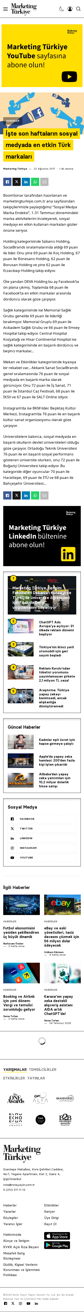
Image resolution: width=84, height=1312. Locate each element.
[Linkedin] (36, 1303)
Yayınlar (36, 1078)
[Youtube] (28, 1303)
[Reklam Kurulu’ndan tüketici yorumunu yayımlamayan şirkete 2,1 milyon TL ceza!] (21, 672)
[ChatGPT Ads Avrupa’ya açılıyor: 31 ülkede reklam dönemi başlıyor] (21, 626)
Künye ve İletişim (16, 1241)
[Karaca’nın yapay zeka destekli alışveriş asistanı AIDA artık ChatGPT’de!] (62, 973)
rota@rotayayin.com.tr (19, 1185)
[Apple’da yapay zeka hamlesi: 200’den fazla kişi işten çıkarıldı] (21, 760)
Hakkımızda (12, 1234)
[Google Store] (57, 1248)
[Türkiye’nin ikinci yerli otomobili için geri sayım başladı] (21, 649)
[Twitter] (13, 1303)
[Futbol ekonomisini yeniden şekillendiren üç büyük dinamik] (21, 905)
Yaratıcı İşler (12, 1224)
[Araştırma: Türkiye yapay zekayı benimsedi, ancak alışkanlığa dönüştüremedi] (21, 696)
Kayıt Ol (50, 1224)
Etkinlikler (14, 1078)
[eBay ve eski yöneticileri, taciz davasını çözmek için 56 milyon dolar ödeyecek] (62, 905)
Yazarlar (9, 1211)
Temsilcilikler (42, 1069)
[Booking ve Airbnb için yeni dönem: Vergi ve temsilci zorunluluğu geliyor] (21, 973)
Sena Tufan (10, 1016)
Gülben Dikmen (54, 952)
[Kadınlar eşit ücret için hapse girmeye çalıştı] (21, 742)
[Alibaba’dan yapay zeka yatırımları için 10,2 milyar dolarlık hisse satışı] (21, 780)
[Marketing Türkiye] (25, 9)
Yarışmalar (15, 1069)
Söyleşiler (10, 1218)
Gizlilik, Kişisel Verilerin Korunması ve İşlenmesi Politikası (21, 1270)
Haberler (12, 121)
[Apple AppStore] (57, 1238)
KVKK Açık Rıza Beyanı (21, 1247)
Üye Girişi (51, 1218)
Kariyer (49, 1211)
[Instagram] (20, 1303)
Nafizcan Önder (13, 943)
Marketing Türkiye (15, 168)
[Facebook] (5, 1303)
